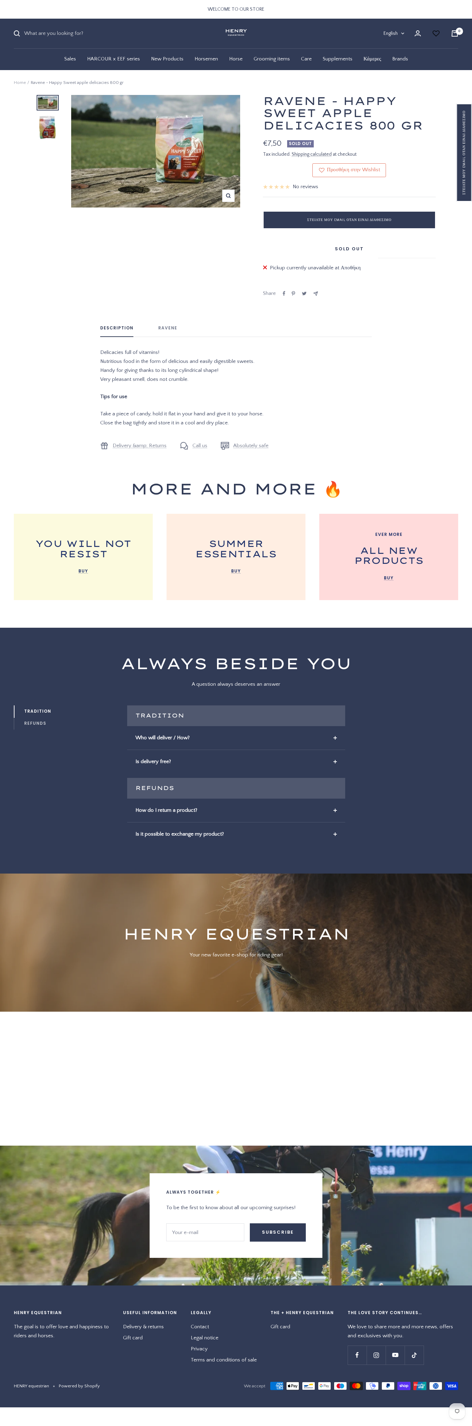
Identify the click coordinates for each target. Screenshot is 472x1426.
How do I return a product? (166, 810)
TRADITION (37, 711)
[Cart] (454, 33)
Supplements (337, 59)
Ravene (167, 328)
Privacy (199, 1349)
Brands (400, 59)
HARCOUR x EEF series (113, 59)
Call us (199, 446)
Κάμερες (372, 59)
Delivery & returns (143, 1327)
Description (116, 328)
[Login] (418, 33)
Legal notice (204, 1338)
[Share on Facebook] (284, 293)
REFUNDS (35, 723)
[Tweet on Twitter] (304, 293)
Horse (236, 59)
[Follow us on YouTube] (395, 1355)
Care (306, 59)
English (391, 33)
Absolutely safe (250, 446)
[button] (464, 153)
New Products (167, 59)
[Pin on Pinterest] (293, 293)
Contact (200, 1327)
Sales (70, 59)
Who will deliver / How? (162, 738)
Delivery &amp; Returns (140, 446)
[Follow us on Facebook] (357, 1355)
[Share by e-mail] (315, 293)
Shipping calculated (312, 154)
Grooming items (272, 59)
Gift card (133, 1338)
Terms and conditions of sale (224, 1360)
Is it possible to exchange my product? (179, 834)
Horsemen (206, 59)
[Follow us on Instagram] (376, 1355)
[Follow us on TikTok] (414, 1355)
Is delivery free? (153, 761)
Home (20, 82)
